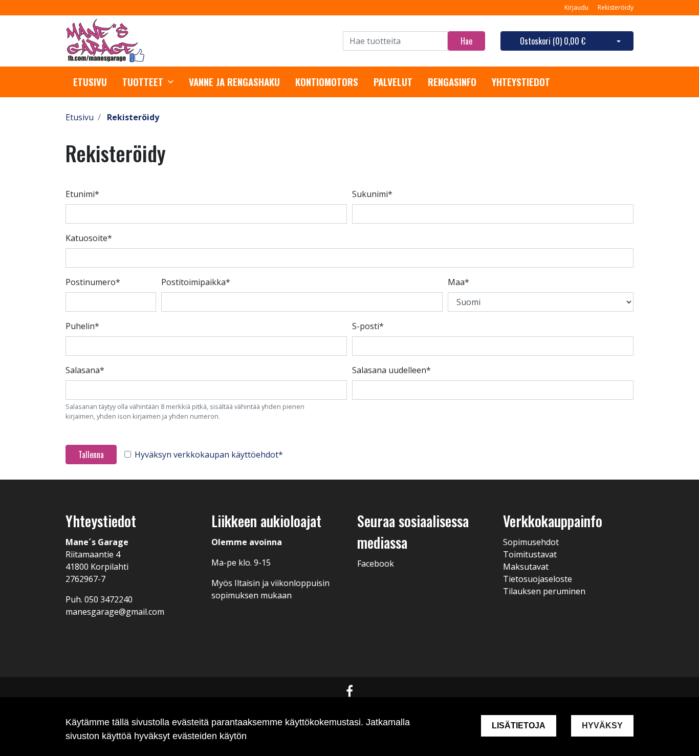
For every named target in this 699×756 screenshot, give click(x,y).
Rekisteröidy (616, 7)
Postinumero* (92, 282)
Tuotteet (142, 82)
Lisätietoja (518, 725)
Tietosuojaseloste (537, 579)
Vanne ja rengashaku (234, 82)
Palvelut (393, 82)
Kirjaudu (577, 7)
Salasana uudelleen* (391, 370)
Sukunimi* (372, 194)
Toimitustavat (530, 554)
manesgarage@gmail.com (114, 611)
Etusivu (90, 82)
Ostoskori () (552, 41)
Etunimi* (82, 194)
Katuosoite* (88, 238)
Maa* (458, 282)
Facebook (375, 563)
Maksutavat (526, 566)
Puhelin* (82, 326)
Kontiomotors (326, 82)
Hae (466, 41)
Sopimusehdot (531, 542)
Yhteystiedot (521, 82)
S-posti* (368, 326)
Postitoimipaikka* (195, 282)
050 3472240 (108, 599)
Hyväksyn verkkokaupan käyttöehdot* (209, 454)
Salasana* (84, 370)
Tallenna (91, 454)
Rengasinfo (452, 82)
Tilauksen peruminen (544, 591)
